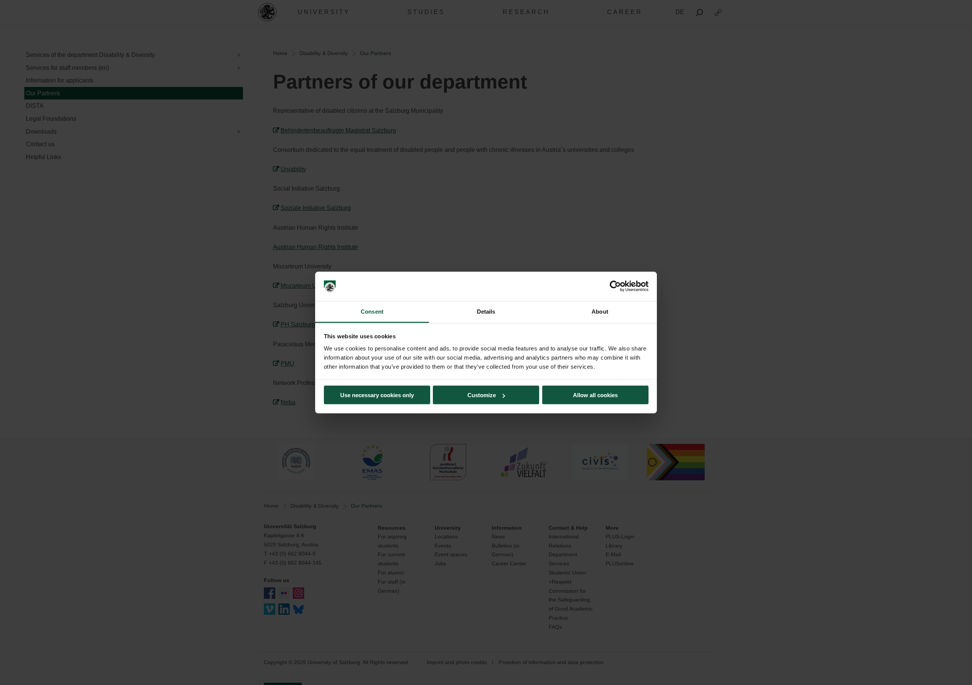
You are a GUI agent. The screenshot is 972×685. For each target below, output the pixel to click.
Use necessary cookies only (377, 395)
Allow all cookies (595, 395)
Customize (481, 395)
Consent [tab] (372, 311)
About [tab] (600, 311)
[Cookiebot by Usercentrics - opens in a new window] (615, 286)
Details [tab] (486, 311)
